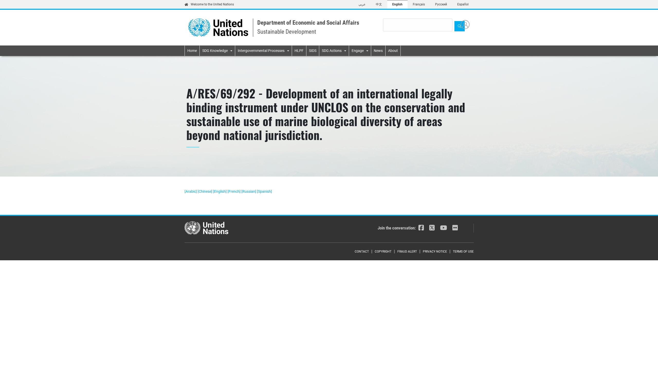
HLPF (299, 51)
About (393, 51)
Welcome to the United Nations (212, 4)
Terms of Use (463, 251)
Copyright (383, 251)
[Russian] (249, 191)
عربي (362, 4)
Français (419, 4)
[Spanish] (264, 191)
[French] (234, 191)
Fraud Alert (407, 251)
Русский (441, 4)
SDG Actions (332, 51)
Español (463, 4)
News (378, 51)
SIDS (312, 51)
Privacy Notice (435, 251)
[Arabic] (191, 191)
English (397, 4)
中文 (379, 4)
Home (192, 51)
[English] (220, 191)
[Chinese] (205, 191)
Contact (362, 251)
